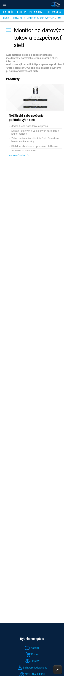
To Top (57, 669)
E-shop (21, 12)
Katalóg (8, 12)
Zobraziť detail (17, 155)
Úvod (6, 18)
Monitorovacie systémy (40, 18)
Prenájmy (36, 12)
